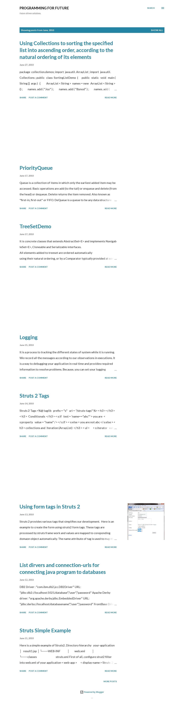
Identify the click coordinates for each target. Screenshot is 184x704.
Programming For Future (44, 8)
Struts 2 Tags (34, 395)
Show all (157, 30)
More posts (110, 681)
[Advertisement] (68, 132)
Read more (111, 97)
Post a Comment (38, 97)
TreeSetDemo (35, 226)
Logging (29, 337)
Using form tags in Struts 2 (50, 506)
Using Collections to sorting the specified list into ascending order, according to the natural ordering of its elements (66, 50)
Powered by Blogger (94, 692)
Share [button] (23, 97)
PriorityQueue (36, 168)
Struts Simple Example (45, 630)
